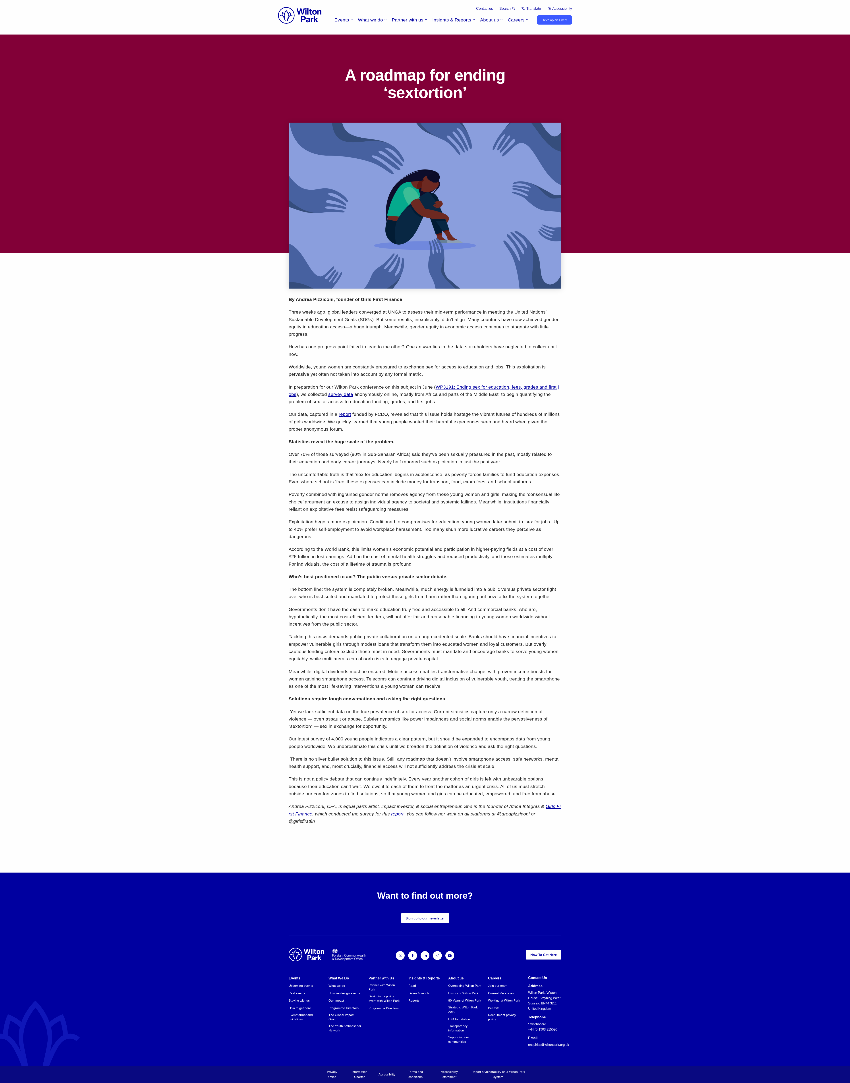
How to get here (300, 1008)
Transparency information (458, 1028)
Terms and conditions (415, 1074)
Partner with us (407, 19)
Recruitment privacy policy (502, 1017)
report (345, 414)
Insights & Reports (451, 19)
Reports (413, 1000)
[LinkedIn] (425, 955)
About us (489, 19)
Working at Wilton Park (504, 1000)
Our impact (336, 1000)
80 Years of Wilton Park (464, 1000)
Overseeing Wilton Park (464, 985)
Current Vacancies (501, 993)
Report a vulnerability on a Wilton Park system (498, 1074)
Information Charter (359, 1074)
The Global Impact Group (341, 1017)
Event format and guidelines (301, 1017)
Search (505, 8)
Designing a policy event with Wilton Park (384, 998)
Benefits (493, 1008)
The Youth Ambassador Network (344, 1028)
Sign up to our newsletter (425, 918)
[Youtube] (449, 955)
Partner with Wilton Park (382, 987)
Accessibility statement (449, 1074)
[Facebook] (412, 955)
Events (341, 19)
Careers (516, 19)
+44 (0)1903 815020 (542, 1029)
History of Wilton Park (463, 993)
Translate (533, 8)
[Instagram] (437, 955)
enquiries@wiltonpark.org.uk (548, 1044)
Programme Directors (343, 1008)
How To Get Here (543, 955)
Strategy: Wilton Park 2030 (463, 1010)
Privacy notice (332, 1074)
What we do (370, 19)
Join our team (497, 985)
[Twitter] (400, 955)
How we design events (344, 993)
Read (412, 985)
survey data (340, 394)
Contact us (484, 8)
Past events (297, 993)
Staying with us (299, 1000)
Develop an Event (554, 20)
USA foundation (459, 1019)
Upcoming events (301, 985)
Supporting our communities (458, 1039)
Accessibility (562, 8)
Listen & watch (418, 993)
